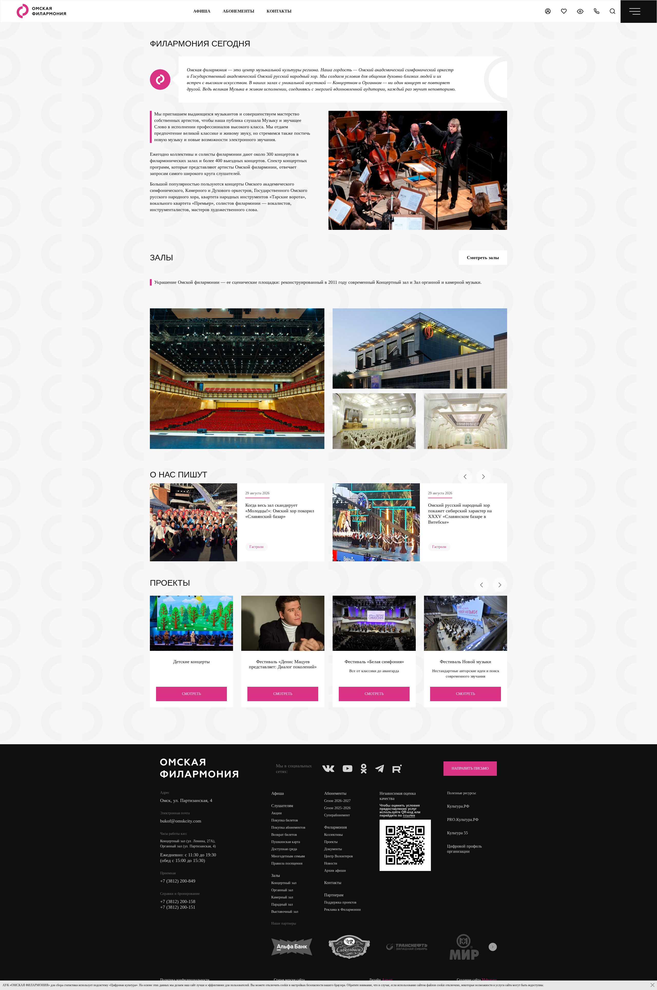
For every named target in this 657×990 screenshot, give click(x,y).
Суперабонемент (337, 815)
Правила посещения (286, 863)
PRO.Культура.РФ (463, 819)
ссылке (409, 815)
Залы (275, 875)
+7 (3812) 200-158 (177, 901)
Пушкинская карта (285, 842)
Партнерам (333, 895)
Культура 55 (457, 833)
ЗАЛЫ (161, 257)
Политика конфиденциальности (184, 980)
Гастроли (256, 547)
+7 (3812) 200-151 (177, 907)
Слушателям (282, 805)
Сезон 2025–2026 (337, 808)
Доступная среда (284, 849)
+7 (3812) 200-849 (177, 881)
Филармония (335, 827)
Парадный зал (282, 904)
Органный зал (282, 890)
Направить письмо (470, 768)
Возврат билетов (284, 835)
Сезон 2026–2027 (337, 801)
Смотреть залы (483, 257)
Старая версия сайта (289, 980)
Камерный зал (282, 897)
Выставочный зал (284, 912)
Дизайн (380, 980)
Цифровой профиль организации (464, 849)
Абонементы (238, 11)
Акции (276, 813)
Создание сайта (477, 980)
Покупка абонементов (288, 827)
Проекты (330, 842)
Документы (333, 849)
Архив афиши (335, 871)
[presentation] (465, 476)
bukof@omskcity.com (180, 821)
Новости (330, 863)
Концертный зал (283, 883)
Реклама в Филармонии (342, 909)
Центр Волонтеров (338, 856)
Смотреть (191, 694)
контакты (279, 11)
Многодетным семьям (288, 856)
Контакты (332, 882)
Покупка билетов (284, 820)
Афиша (201, 11)
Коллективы (333, 835)
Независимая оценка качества (398, 796)
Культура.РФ (458, 806)
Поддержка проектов (340, 902)
